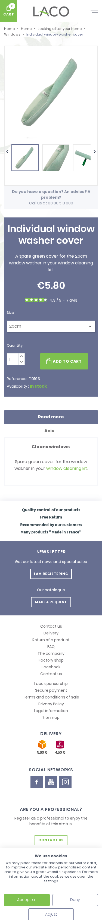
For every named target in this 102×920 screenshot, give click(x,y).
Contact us (51, 626)
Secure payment (51, 690)
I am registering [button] (51, 573)
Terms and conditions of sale (51, 697)
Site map (51, 717)
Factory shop (51, 660)
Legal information (51, 710)
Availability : (18, 386)
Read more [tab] (51, 417)
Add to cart (67, 361)
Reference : (17, 378)
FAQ (51, 646)
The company (51, 653)
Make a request (51, 602)
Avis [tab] (49, 431)
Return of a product (51, 640)
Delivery (51, 633)
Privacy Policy (51, 704)
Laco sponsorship (51, 683)
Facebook (51, 667)
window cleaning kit (66, 468)
